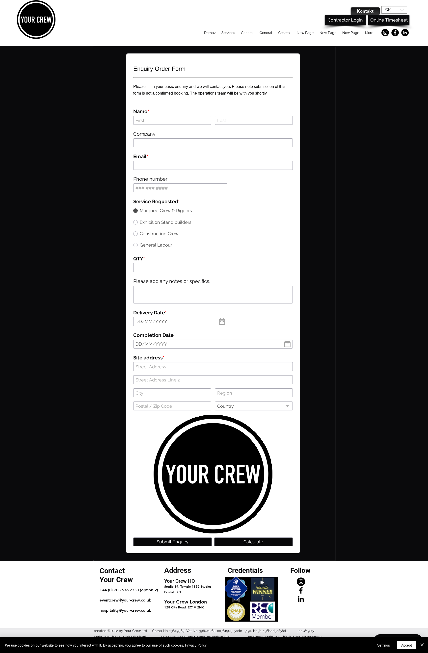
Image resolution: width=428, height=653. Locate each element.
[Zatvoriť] (422, 645)
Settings (383, 645)
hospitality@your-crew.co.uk (125, 610)
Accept (406, 645)
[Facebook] (395, 32)
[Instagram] (385, 32)
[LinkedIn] (405, 32)
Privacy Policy (196, 645)
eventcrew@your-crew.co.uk (125, 600)
